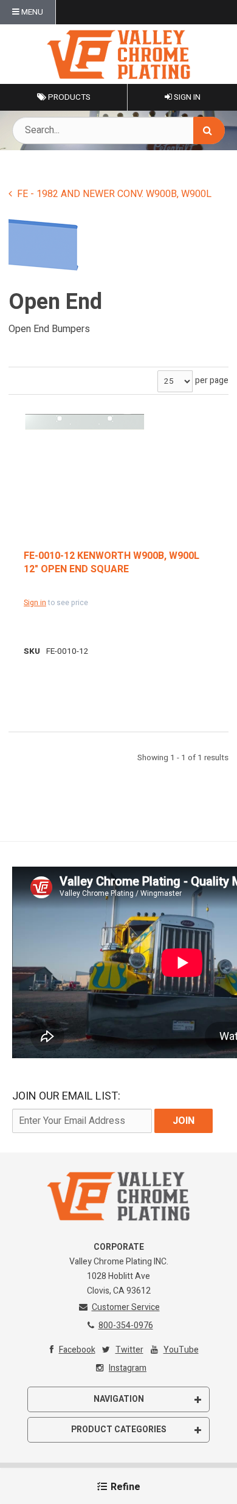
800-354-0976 (125, 1325)
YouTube (181, 1349)
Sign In (186, 97)
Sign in (35, 602)
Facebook (77, 1349)
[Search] (209, 130)
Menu (31, 12)
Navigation (119, 1399)
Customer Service (126, 1307)
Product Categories (119, 1429)
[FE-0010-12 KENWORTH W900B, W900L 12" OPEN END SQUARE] (84, 422)
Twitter (129, 1349)
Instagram (127, 1368)
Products (68, 97)
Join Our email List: (66, 1096)
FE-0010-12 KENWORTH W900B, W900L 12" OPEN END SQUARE (111, 563)
